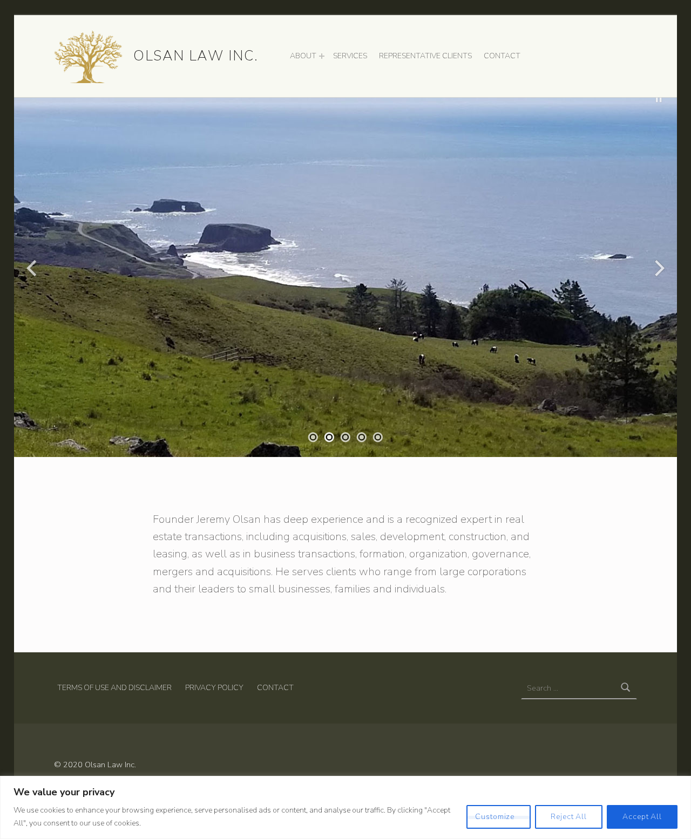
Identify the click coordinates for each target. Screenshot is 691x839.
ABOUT (303, 56)
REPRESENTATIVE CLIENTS (425, 56)
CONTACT (502, 56)
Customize (494, 816)
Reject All (569, 816)
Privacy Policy (214, 688)
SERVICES (350, 56)
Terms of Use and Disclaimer (114, 688)
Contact (275, 688)
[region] (345, 807)
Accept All (642, 816)
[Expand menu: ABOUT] (321, 56)
